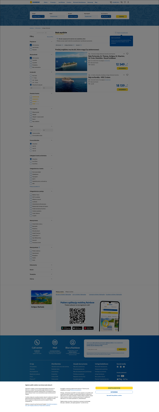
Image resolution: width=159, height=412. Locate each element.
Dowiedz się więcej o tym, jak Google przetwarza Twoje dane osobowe (41, 404)
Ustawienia (117, 392)
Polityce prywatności (75, 390)
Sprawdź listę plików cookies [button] (114, 395)
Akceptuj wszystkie (115, 388)
